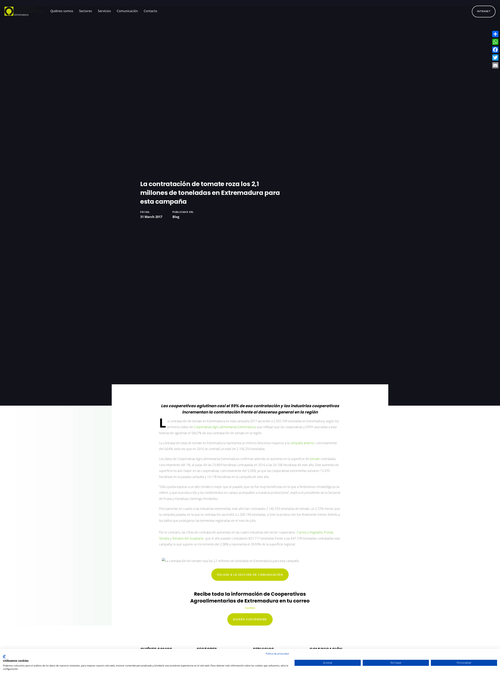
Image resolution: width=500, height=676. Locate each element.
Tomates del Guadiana (187, 538)
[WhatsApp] (495, 42)
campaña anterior (302, 443)
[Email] (495, 65)
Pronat (328, 532)
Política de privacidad (277, 653)
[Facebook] (495, 50)
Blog (175, 217)
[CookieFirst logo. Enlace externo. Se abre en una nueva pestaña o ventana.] (4, 656)
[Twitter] (495, 57)
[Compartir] (495, 34)
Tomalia (164, 538)
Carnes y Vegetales (310, 532)
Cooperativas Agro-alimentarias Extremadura (224, 427)
